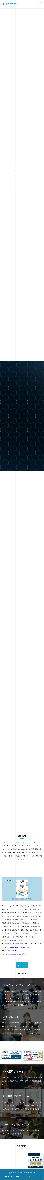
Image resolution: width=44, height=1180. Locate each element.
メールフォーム (31, 1177)
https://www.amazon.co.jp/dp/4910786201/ (19, 950)
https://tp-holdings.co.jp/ (12, 937)
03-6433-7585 (12, 1176)
